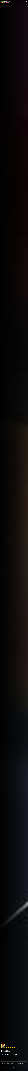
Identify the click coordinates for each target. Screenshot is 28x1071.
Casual (3, 1054)
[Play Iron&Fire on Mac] (14, 1059)
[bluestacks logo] (5, 2)
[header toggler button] (26, 2)
